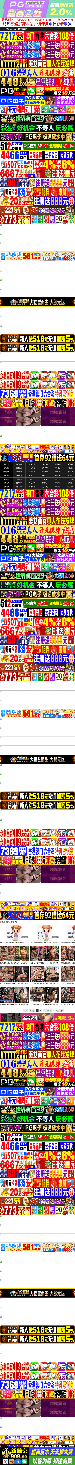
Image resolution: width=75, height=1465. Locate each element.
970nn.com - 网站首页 (16, 29)
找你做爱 (45, 472)
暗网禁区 (58, 483)
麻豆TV (32, 479)
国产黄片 (19, 483)
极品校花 (58, 487)
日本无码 (45, 464)
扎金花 (70, 475)
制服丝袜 (70, 468)
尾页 (61, 1011)
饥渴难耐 (32, 472)
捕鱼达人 (19, 475)
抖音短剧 (19, 479)
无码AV (6, 479)
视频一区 (6, 464)
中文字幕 (32, 468)
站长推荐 (6, 472)
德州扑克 (45, 475)
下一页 (49, 1011)
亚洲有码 (58, 464)
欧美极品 (70, 464)
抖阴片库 (6, 483)
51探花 (45, 479)
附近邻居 (19, 472)
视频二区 (6, 468)
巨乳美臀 (45, 468)
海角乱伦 (70, 483)
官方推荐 (6, 475)
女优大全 (70, 479)
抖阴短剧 (70, 487)
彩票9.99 (58, 475)
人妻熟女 (58, 468)
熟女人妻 (32, 483)
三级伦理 (19, 468)
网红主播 (32, 464)
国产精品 (19, 464)
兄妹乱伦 (32, 487)
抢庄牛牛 (32, 475)
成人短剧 (45, 487)
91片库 (57, 479)
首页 (25, 1011)
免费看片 (6, 487)
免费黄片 (45, 483)
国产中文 (19, 487)
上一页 (32, 1011)
